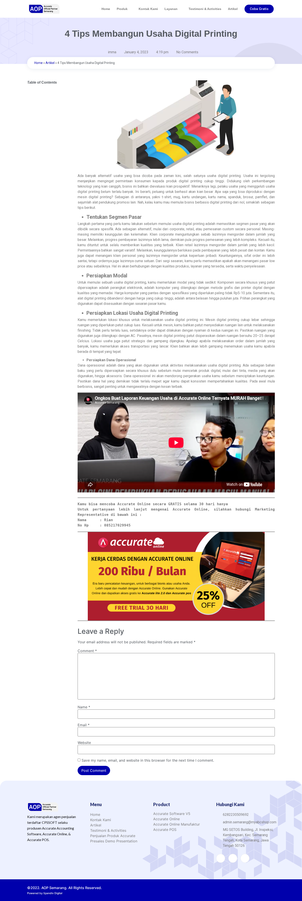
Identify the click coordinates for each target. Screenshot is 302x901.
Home (105, 9)
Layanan (171, 9)
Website (84, 742)
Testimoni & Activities (205, 9)
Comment (87, 651)
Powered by (44, 893)
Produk (122, 9)
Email (84, 725)
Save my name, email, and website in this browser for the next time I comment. (148, 760)
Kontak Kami (148, 9)
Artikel (233, 9)
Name (84, 707)
